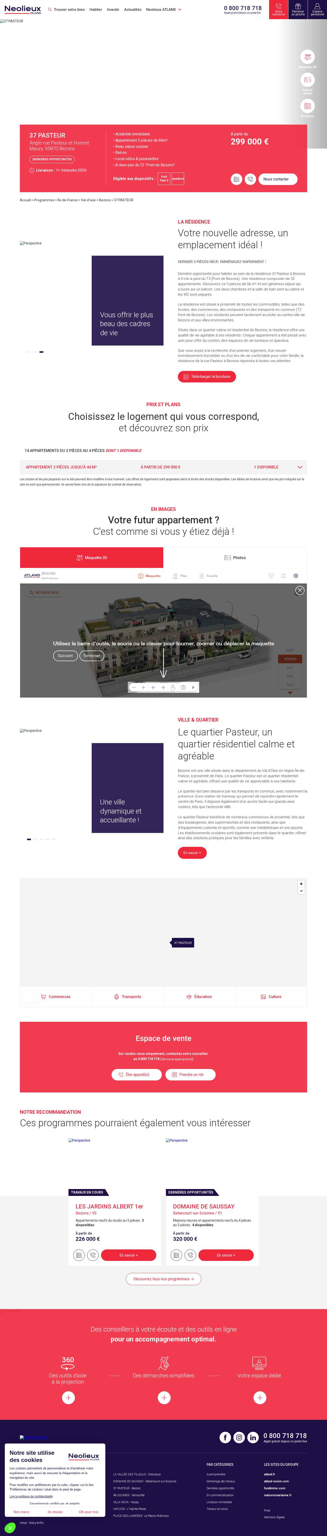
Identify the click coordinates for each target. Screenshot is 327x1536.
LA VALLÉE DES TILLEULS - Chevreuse (137, 1474)
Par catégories (220, 1465)
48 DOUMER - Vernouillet (129, 1495)
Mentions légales (274, 1517)
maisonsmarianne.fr (278, 1495)
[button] (10, 1528)
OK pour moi (88, 1512)
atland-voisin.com (276, 1481)
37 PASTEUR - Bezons (127, 1488)
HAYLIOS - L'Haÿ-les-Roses (129, 1509)
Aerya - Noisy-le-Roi (32, 1522)
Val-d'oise (88, 200)
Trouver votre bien (69, 9)
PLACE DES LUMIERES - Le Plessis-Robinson (141, 1516)
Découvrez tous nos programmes (161, 1279)
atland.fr (269, 1474)
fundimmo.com (274, 1488)
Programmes (44, 200)
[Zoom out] (301, 890)
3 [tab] (41, 352)
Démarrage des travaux (221, 1481)
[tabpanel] (82, 300)
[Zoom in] (301, 883)
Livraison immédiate (219, 1502)
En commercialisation (220, 1495)
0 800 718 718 (243, 8)
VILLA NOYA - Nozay (126, 1502)
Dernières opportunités (220, 1488)
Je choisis (55, 1512)
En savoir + (128, 1255)
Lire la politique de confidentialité (31, 1496)
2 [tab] (35, 352)
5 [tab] (54, 839)
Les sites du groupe (281, 1465)
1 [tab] (29, 352)
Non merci (21, 1512)
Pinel (267, 1510)
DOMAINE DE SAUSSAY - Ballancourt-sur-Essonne (144, 1481)
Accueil (25, 200)
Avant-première (216, 1474)
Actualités (132, 9)
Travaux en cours (217, 1509)
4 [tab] (48, 839)
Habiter (96, 9)
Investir (113, 9)
